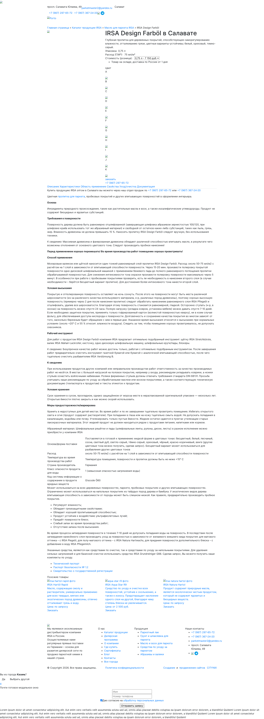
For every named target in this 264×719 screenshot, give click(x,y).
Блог (107, 654)
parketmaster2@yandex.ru (97, 7)
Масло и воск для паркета (156, 643)
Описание (53, 186)
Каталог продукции (116, 632)
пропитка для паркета (71, 196)
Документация (146, 186)
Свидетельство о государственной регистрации (83, 570)
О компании (111, 643)
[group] (132, 516)
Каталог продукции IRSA (87, 27)
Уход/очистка (127, 186)
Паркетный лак (149, 632)
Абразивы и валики (152, 654)
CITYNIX (212, 667)
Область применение (93, 186)
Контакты (110, 657)
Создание (169, 667)
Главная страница (58, 27)
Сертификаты (112, 650)
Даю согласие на (133, 700)
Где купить (110, 646)
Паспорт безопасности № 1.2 (70, 567)
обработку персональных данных (143, 700)
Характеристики (70, 186)
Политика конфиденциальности (124, 667)
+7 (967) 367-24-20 (85, 12)
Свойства (113, 186)
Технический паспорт (66, 563)
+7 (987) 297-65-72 (60, 12)
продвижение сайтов (192, 667)
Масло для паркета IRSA (119, 27)
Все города (111, 661)
